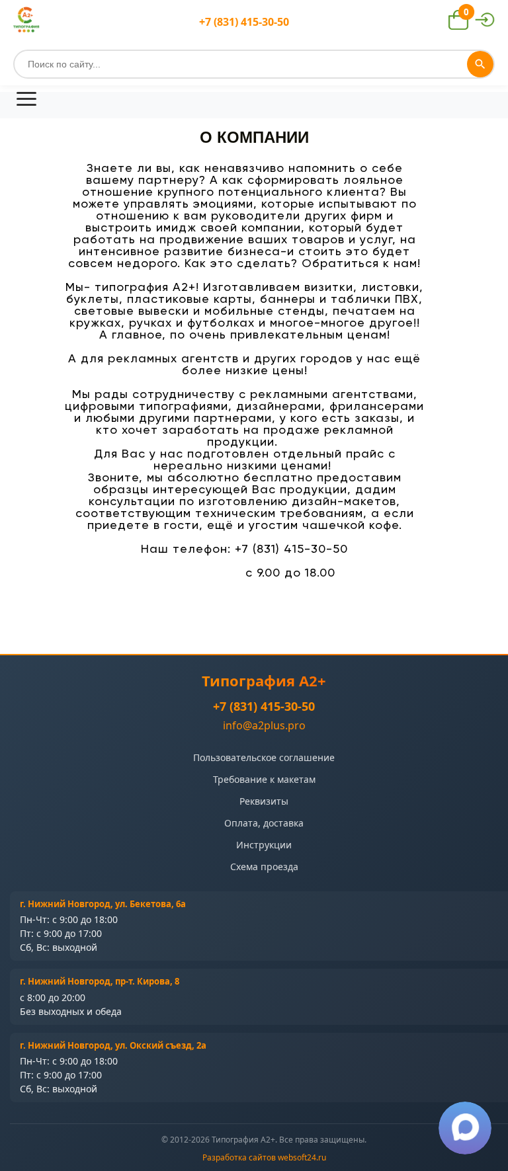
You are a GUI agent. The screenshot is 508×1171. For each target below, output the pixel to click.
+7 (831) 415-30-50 (264, 706)
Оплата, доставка (264, 823)
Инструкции (264, 844)
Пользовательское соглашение (264, 757)
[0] (458, 26)
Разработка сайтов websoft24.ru (264, 1157)
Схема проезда (264, 866)
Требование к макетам (264, 779)
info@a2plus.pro (264, 725)
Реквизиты (263, 801)
